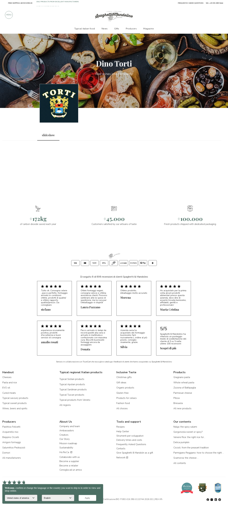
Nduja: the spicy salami (185, 426)
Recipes (120, 426)
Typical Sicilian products (71, 379)
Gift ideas (121, 382)
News (105, 28)
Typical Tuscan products (71, 394)
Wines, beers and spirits (14, 408)
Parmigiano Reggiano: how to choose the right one (199, 452)
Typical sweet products (14, 403)
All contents (179, 463)
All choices (122, 408)
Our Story (64, 439)
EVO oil (6, 387)
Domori (6, 452)
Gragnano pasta (181, 377)
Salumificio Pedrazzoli (13, 447)
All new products (182, 408)
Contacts (120, 448)
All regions (65, 405)
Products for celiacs (126, 398)
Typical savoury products (15, 398)
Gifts (116, 28)
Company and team (69, 426)
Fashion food (123, 403)
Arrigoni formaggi (11, 442)
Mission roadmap (68, 443)
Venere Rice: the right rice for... (189, 437)
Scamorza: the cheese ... (186, 457)
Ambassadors (66, 430)
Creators (63, 434)
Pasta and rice (9, 382)
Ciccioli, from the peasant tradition (191, 447)
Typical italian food (84, 28)
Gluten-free (122, 392)
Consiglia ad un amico (70, 469)
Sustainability (66, 447)
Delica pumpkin (181, 442)
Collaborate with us (69, 457)
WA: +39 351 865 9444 (214, 3)
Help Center (122, 431)
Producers (131, 28)
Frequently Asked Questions (131, 444)
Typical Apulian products (72, 384)
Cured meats (9, 392)
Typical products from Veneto (74, 399)
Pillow (176, 398)
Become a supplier (69, 461)
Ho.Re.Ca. (64, 452)
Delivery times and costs (129, 440)
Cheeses (6, 377)
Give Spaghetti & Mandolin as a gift (134, 452)
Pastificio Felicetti (11, 426)
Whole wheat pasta (183, 382)
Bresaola (178, 403)
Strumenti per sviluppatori (129, 435)
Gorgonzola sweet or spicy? (188, 431)
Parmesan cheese (182, 392)
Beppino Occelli (10, 437)
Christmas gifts (124, 377)
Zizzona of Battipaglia (184, 387)
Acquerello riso (10, 431)
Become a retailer (68, 465)
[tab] (48, 135)
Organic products (125, 387)
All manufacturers (11, 457)
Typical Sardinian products (73, 389)
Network (121, 457)
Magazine (148, 28)
